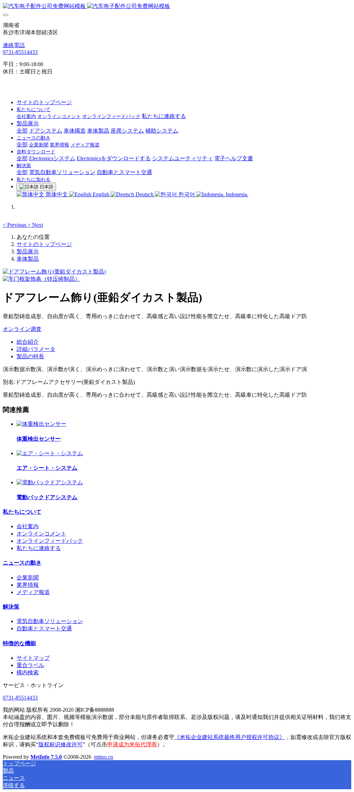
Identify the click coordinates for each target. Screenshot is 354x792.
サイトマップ (33, 658)
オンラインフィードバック (50, 541)
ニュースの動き (22, 563)
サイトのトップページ (44, 102)
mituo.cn (103, 757)
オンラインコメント (41, 534)
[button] (15, 225)
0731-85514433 (20, 52)
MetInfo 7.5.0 (46, 757)
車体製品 (28, 259)
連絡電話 (14, 45)
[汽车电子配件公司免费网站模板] (177, 6)
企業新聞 (28, 577)
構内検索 (28, 672)
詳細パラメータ (36, 349)
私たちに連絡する (39, 548)
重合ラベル (30, 665)
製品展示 (28, 251)
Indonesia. (236, 194)
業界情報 (28, 585)
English (101, 194)
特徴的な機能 (19, 643)
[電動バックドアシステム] (50, 482)
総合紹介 (28, 342)
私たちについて (22, 512)
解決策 (11, 607)
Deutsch (144, 194)
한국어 (186, 194)
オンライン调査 (22, 329)
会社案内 (28, 526)
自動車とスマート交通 (44, 628)
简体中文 (56, 194)
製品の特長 (30, 356)
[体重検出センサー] (41, 424)
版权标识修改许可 (60, 744)
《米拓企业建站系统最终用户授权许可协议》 (229, 737)
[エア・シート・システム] (50, 453)
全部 (22, 131)
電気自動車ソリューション (50, 621)
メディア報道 (33, 592)
